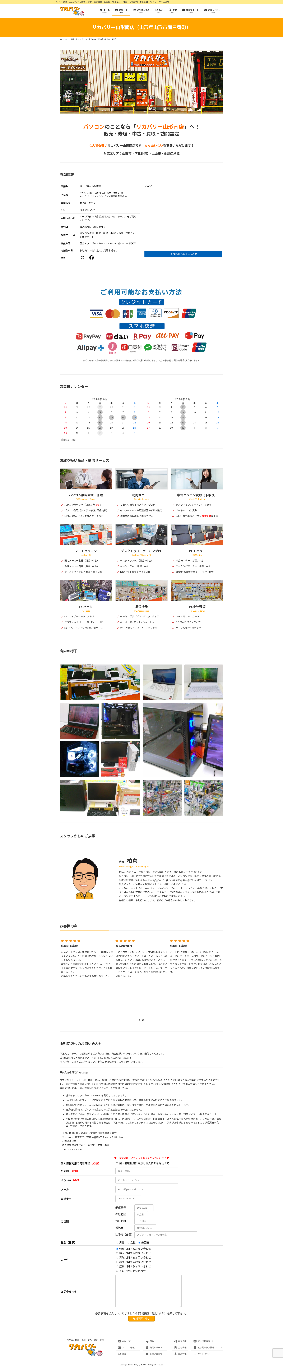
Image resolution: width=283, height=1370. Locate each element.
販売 (124, 1353)
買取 (152, 1341)
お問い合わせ (156, 1353)
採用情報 (182, 1353)
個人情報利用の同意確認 (75, 1163)
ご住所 (65, 1221)
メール (65, 1189)
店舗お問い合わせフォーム (110, 216)
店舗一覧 (126, 1341)
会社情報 (182, 1347)
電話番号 (66, 1198)
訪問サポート (156, 1347)
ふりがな (66, 1180)
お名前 (65, 1171)
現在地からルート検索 (185, 254)
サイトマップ (204, 1353)
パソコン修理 (128, 1347)
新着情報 (182, 1341)
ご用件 (65, 1259)
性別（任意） (69, 1242)
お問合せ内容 (69, 1291)
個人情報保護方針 (206, 1341)
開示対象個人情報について (80, 1083)
